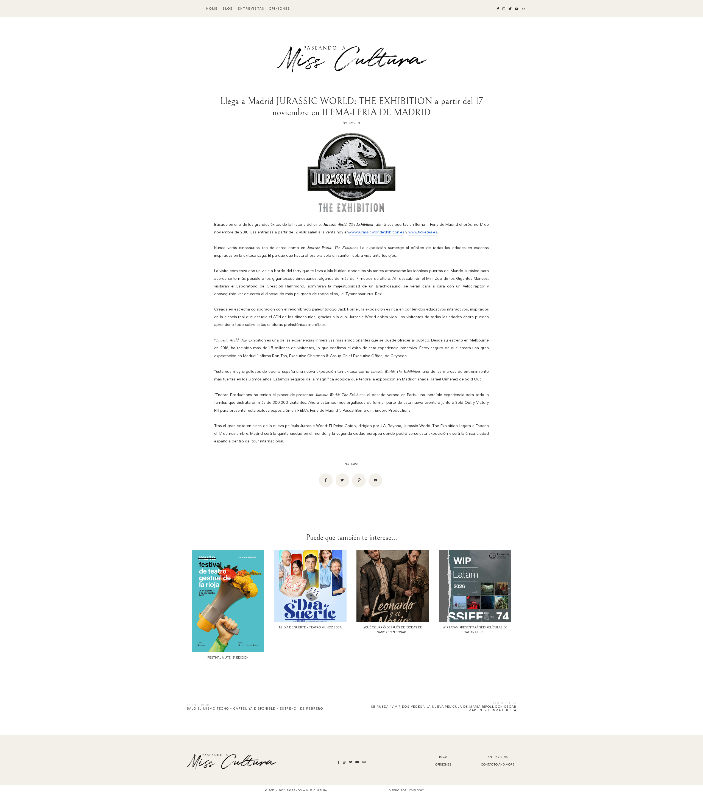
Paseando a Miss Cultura (307, 790)
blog (227, 8)
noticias (352, 464)
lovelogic (416, 790)
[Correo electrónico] (375, 480)
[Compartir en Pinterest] (359, 480)
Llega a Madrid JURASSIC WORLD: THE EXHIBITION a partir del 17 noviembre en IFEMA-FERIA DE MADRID (351, 107)
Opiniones (280, 8)
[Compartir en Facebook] (326, 480)
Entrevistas (251, 8)
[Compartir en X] (342, 480)
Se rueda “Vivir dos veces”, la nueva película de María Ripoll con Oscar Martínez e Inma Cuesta (443, 708)
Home (212, 8)
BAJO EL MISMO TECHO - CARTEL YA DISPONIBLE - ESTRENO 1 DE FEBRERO (255, 708)
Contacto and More (497, 764)
